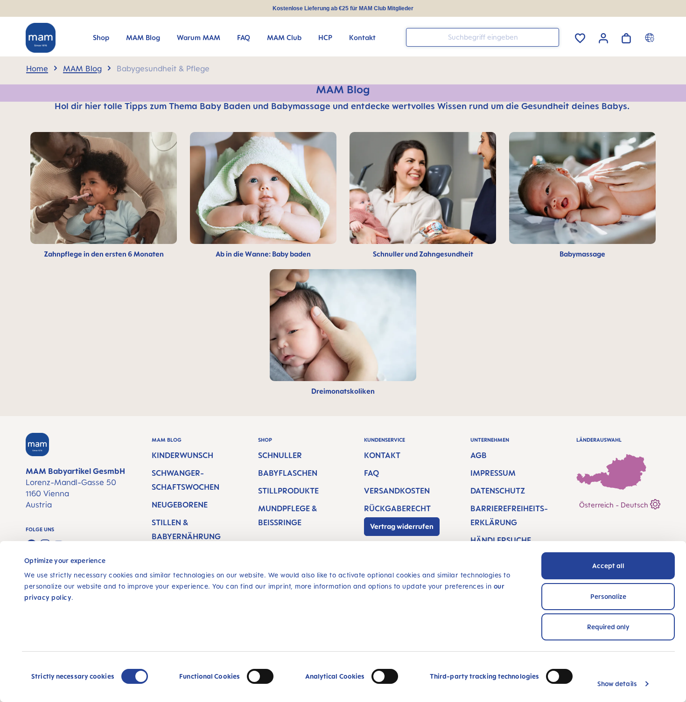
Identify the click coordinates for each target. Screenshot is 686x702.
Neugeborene (180, 504)
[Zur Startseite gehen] (41, 38)
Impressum (493, 473)
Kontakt (382, 455)
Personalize (608, 596)
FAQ (371, 473)
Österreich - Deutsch (614, 505)
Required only (608, 627)
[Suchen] (549, 37)
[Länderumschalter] (650, 37)
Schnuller (280, 455)
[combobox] (482, 37)
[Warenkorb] (626, 36)
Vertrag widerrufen (402, 526)
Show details (617, 684)
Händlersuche (500, 540)
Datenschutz (497, 490)
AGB (478, 455)
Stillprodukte (288, 490)
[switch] (260, 676)
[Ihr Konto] (603, 36)
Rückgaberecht (397, 508)
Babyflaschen (287, 473)
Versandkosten (397, 490)
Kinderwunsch (182, 455)
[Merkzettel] (580, 36)
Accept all (608, 566)
